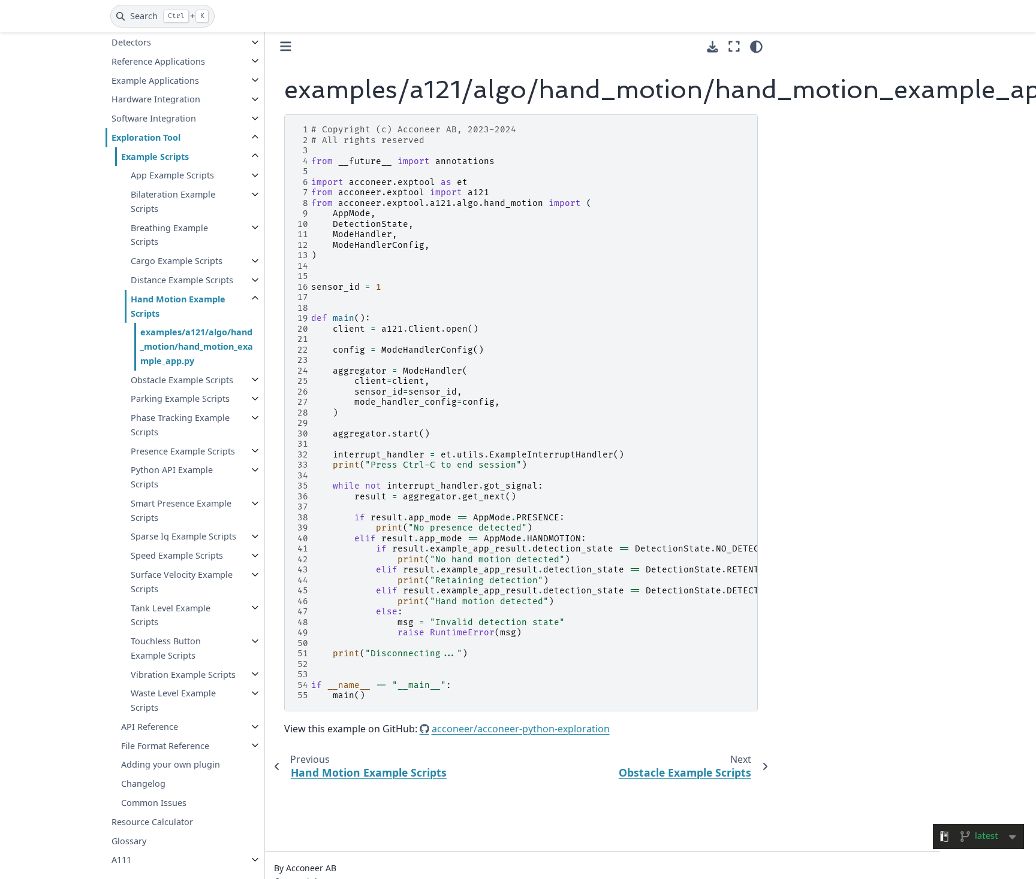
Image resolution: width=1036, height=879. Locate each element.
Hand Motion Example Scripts (178, 306)
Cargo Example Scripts (176, 260)
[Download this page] (712, 47)
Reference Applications (158, 60)
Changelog (143, 783)
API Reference (149, 726)
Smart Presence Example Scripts (181, 510)
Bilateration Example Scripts (173, 201)
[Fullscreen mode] (734, 47)
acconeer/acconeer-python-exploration (521, 728)
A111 (121, 859)
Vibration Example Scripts (183, 674)
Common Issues (153, 802)
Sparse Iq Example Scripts (183, 536)
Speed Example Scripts (177, 555)
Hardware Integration (156, 99)
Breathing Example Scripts (169, 234)
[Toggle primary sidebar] (286, 46)
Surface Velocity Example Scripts (182, 582)
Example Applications (155, 80)
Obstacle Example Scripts (182, 379)
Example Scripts (155, 156)
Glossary (129, 840)
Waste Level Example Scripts (173, 700)
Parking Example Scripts (180, 398)
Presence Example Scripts (183, 450)
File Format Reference (165, 745)
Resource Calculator (152, 821)
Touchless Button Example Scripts (166, 648)
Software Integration (154, 118)
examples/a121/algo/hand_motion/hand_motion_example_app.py (196, 346)
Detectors (131, 42)
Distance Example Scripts (182, 280)
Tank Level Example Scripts (170, 615)
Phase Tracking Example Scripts (180, 425)
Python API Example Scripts (172, 477)
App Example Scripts (172, 175)
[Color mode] (756, 47)
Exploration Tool (146, 137)
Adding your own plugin (170, 764)
